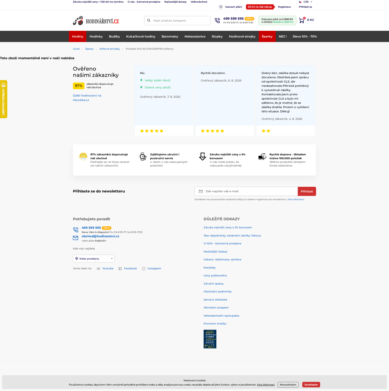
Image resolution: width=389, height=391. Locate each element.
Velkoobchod (199, 1)
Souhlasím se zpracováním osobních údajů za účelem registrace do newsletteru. (249, 199)
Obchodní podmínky (218, 291)
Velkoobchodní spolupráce (221, 315)
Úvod (76, 48)
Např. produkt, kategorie (169, 20)
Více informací (296, 199)
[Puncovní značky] (210, 338)
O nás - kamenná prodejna (144, 1)
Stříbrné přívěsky (109, 48)
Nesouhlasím (288, 384)
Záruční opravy (213, 283)
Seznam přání (233, 6)
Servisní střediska (215, 299)
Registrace (284, 6)
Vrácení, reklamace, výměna (222, 259)
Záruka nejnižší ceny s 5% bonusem (228, 227)
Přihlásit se (305, 6)
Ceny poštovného (215, 275)
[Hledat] (148, 20)
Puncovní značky (215, 323)
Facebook (130, 268)
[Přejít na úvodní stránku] (96, 20)
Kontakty (210, 267)
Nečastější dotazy (215, 251)
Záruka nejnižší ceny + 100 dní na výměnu (98, 1)
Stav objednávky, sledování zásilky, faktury (232, 235)
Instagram (154, 268)
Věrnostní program (216, 307)
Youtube (107, 268)
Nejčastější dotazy (175, 1)
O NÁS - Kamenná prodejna (222, 243)
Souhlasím (311, 384)
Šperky (89, 48)
